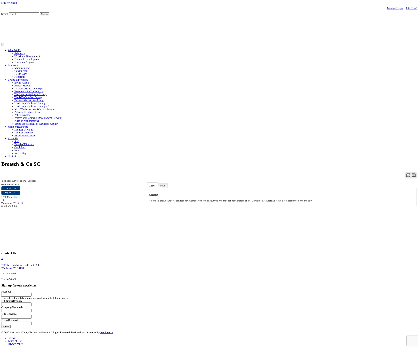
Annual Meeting (22, 85)
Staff (16, 141)
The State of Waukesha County (30, 94)
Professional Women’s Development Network (38, 117)
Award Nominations (24, 135)
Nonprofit (19, 76)
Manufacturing (22, 68)
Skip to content (9, 2)
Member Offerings (23, 129)
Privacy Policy (15, 343)
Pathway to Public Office (27, 112)
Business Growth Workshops (29, 100)
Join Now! (411, 8)
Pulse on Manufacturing (26, 120)
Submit (6, 326)
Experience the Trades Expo (28, 91)
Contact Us (13, 156)
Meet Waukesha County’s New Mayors (34, 109)
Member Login (395, 8)
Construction (21, 71)
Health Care (20, 73)
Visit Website (10, 188)
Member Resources (18, 126)
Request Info (10, 193)
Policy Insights (22, 115)
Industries (13, 65)
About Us (13, 138)
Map (162, 185)
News (17, 150)
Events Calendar (22, 82)
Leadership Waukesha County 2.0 (31, 106)
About (152, 185)
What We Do (14, 50)
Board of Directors (24, 144)
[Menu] (2, 44)
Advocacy (19, 53)
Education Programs (24, 62)
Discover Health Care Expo (28, 88)
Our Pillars (19, 147)
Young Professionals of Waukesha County (36, 123)
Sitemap (12, 338)
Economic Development (26, 59)
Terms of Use (15, 341)
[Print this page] (408, 175)
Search (5, 14)
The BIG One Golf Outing (28, 97)
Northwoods (106, 332)
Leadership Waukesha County (29, 103)
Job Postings (20, 153)
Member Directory (23, 132)
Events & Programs (18, 79)
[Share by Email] (414, 175)
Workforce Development (27, 56)
